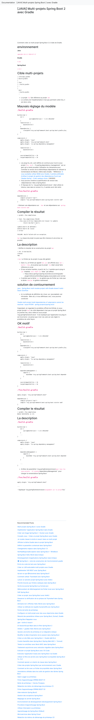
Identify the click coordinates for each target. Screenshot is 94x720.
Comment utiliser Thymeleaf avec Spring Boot (34, 577)
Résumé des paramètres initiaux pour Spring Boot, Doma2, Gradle (40, 616)
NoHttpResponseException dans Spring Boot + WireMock (38, 552)
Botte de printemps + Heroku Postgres (31, 683)
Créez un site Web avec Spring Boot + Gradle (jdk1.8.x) (37, 638)
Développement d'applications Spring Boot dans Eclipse (37, 558)
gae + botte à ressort (25, 622)
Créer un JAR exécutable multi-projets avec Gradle (35, 567)
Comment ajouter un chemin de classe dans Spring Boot (37, 662)
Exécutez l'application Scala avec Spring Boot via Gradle (37, 654)
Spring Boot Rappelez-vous (27, 619)
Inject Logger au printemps (27, 677)
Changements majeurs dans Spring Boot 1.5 (33, 548)
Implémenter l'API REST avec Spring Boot (32, 570)
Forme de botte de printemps (28, 610)
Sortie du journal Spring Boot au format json (33, 586)
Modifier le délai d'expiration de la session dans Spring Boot (38, 635)
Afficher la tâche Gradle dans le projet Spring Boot (35, 542)
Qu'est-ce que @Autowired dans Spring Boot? (33, 573)
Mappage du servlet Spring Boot (29, 699)
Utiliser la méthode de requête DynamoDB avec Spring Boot (38, 607)
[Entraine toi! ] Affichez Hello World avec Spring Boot (36, 604)
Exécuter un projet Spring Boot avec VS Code (33, 650)
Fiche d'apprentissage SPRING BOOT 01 (31, 680)
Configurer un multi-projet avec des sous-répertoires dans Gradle (40, 613)
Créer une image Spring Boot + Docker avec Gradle (36, 533)
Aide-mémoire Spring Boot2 (27, 692)
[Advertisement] (76, 171)
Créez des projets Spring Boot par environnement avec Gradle (39, 665)
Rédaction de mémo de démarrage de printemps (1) (36, 686)
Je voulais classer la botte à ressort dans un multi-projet (37, 539)
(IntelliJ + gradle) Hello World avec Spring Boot (34, 629)
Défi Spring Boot (23, 592)
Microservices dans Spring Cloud (29, 714)
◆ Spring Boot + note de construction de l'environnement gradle (40, 561)
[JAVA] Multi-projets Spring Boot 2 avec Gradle (37, 2)
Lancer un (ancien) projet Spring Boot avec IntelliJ (35, 580)
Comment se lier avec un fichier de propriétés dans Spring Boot (40, 668)
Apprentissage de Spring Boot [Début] (31, 711)
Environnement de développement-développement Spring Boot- (40, 702)
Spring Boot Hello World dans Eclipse (31, 555)
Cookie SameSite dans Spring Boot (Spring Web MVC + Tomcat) (40, 641)
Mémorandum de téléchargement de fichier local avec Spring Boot (41, 589)
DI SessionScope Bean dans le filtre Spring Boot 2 (35, 626)
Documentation (8, 2)
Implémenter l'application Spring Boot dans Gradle (35, 530)
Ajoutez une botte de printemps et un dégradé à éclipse (37, 632)
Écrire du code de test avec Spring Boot (32, 564)
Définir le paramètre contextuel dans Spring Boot (35, 545)
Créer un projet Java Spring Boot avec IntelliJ (33, 595)
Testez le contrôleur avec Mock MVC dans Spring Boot (37, 644)
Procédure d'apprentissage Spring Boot (31, 705)
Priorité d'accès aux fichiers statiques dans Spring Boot (37, 583)
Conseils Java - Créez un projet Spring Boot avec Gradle (37, 536)
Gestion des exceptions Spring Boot (30, 695)
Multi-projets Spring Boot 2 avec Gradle (31, 527)
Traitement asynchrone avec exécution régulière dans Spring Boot (40, 647)
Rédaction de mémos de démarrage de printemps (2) (36, 717)
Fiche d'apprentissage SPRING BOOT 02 (31, 689)
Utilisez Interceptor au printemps (29, 708)
